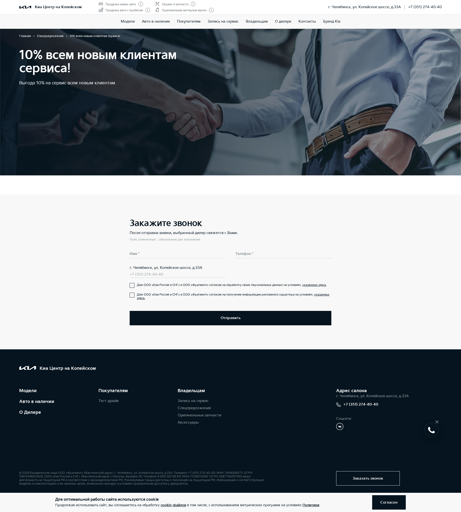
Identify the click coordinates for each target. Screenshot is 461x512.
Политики (311, 505)
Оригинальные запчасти (199, 415)
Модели (128, 21)
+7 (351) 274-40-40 (425, 7)
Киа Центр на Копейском (58, 7)
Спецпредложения (194, 408)
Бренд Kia (331, 21)
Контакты (307, 21)
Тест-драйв (108, 401)
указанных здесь (314, 285)
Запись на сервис (223, 21)
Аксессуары (188, 422)
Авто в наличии (156, 21)
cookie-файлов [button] (173, 505)
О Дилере (30, 412)
